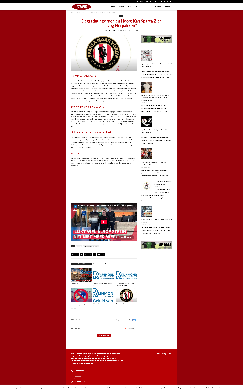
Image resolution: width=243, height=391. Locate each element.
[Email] (90, 254)
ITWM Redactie (112, 30)
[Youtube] (170, 1)
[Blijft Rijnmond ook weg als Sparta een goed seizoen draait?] (126, 275)
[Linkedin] (86, 254)
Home (113, 6)
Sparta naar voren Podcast (91, 246)
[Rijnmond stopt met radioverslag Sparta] (103, 295)
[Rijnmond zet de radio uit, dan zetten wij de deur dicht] (81, 295)
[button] (155, 1)
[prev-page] (72, 309)
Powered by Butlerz (164, 354)
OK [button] (227, 388)
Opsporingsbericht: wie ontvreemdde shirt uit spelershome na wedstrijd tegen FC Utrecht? (155, 96)
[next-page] (75, 309)
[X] (167, 1)
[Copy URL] (103, 254)
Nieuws (120, 6)
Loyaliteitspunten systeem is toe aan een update (156, 219)
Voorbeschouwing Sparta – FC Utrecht (153, 162)
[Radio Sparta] (81, 275)
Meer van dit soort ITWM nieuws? (81, 264)
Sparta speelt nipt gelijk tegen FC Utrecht (154, 130)
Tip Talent (158, 6)
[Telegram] (99, 254)
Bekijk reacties (104, 335)
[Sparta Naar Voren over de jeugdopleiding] (126, 295)
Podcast (167, 6)
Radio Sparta (74, 283)
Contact (148, 6)
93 (137, 30)
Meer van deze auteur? (99, 264)
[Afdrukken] (94, 254)
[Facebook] (158, 1)
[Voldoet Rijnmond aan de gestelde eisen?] (103, 275)
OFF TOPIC (138, 6)
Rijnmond (79, 246)
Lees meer (165, 77)
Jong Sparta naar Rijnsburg (162, 181)
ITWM (129, 6)
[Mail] (161, 1)
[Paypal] (164, 1)
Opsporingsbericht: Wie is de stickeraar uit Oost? (156, 64)
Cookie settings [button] (217, 388)
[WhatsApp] (73, 254)
